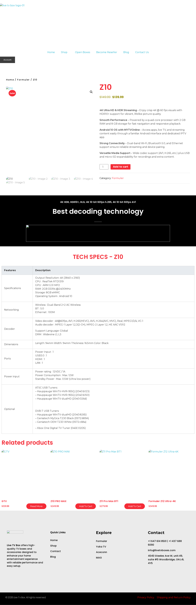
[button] (1, 65)
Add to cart (120, 166)
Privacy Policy (145, 597)
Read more (36, 506)
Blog (126, 52)
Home (51, 52)
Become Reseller (106, 52)
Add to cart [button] (85, 506)
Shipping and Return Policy (174, 597)
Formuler (23, 79)
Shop (64, 52)
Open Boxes (82, 52)
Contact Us (142, 52)
